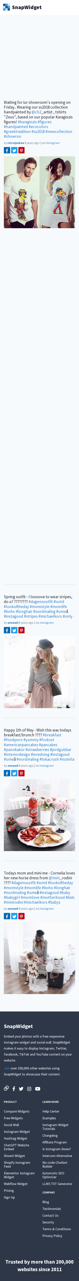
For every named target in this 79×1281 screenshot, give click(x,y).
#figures (45, 121)
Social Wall (11, 1125)
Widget (27, 7)
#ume (61, 611)
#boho (9, 611)
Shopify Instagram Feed (17, 1164)
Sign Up (9, 1197)
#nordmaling (44, 611)
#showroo (12, 136)
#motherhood (52, 897)
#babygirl (12, 897)
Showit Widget (14, 1155)
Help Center (50, 1111)
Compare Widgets (17, 1111)
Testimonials (51, 1208)
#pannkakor (14, 749)
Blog (45, 1202)
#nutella (67, 759)
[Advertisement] (39, 60)
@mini (54, 877)
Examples (49, 1118)
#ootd (59, 601)
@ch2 (36, 112)
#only (67, 616)
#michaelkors (50, 616)
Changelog (50, 1135)
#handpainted (16, 126)
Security (48, 1222)
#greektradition (17, 131)
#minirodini (13, 902)
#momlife (58, 606)
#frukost (46, 739)
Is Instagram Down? (56, 1149)
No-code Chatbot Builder (54, 1164)
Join (7, 1068)
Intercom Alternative (57, 1155)
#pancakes (48, 744)
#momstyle (39, 606)
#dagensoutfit (41, 601)
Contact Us (50, 1215)
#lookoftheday (16, 606)
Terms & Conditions (56, 1229)
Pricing (9, 1190)
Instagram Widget (17, 1131)
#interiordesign (17, 754)
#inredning (40, 754)
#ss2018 (38, 131)
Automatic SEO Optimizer (53, 1175)
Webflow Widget (16, 1183)
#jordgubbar (60, 749)
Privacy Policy (52, 1235)
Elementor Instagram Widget (19, 1175)
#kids (70, 897)
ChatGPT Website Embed (16, 1147)
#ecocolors (38, 126)
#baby (65, 892)
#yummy (31, 739)
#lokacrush (49, 759)
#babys (54, 902)
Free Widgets (13, 1118)
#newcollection (58, 131)
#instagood (13, 616)
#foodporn (13, 739)
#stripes (31, 616)
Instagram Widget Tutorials (55, 1127)
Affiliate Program (54, 1142)
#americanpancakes (21, 744)
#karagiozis (27, 121)
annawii (12, 622)
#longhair (24, 611)
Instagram (53, 143)
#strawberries (37, 749)
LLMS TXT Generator (57, 1183)
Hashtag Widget (15, 1138)
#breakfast (52, 734)
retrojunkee (15, 143)
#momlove (30, 897)
